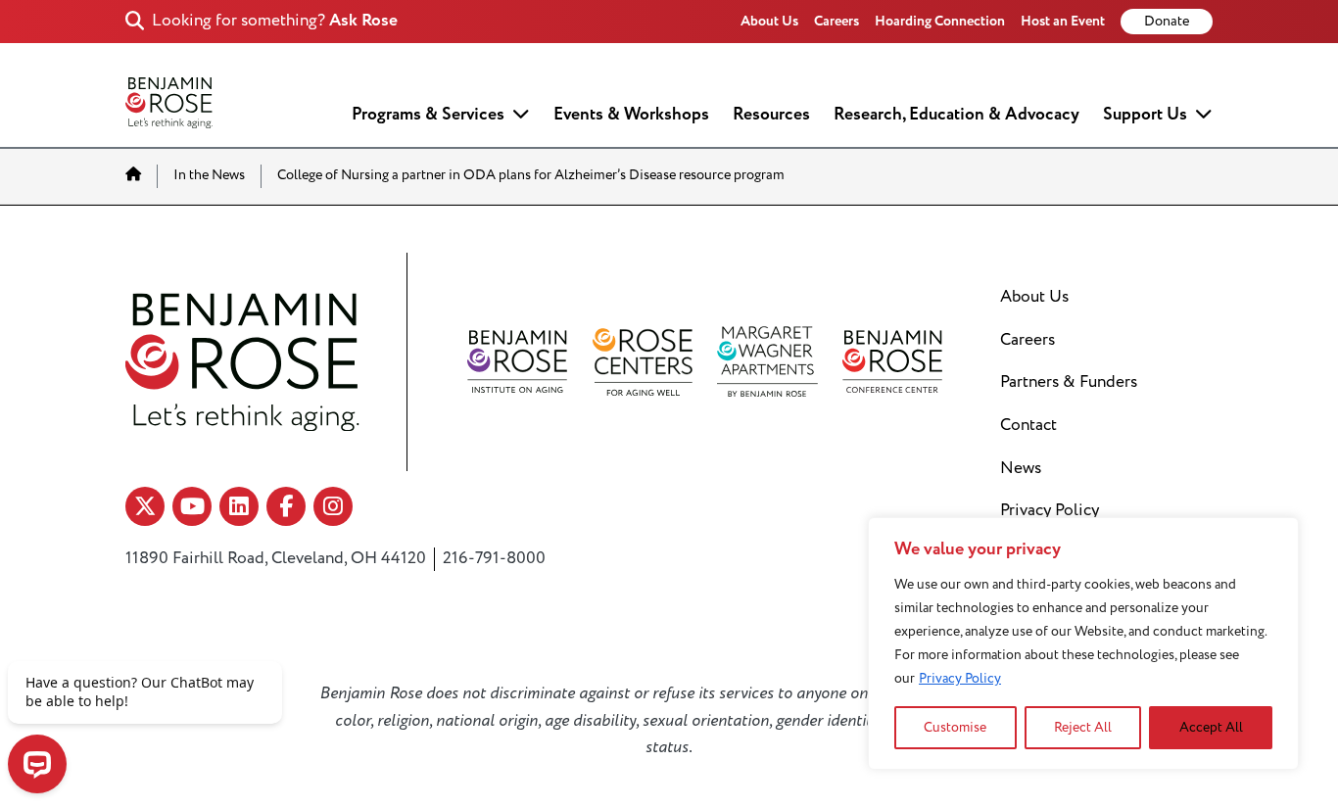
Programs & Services (428, 114)
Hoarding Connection (940, 21)
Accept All (1211, 727)
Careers (836, 21)
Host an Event (1063, 21)
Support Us (1145, 114)
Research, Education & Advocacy (956, 114)
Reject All (1083, 727)
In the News (209, 175)
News (1020, 468)
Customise (955, 727)
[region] (1083, 643)
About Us (769, 21)
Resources (771, 114)
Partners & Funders (1068, 382)
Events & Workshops (631, 114)
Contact (1028, 425)
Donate (1166, 21)
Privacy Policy (960, 678)
